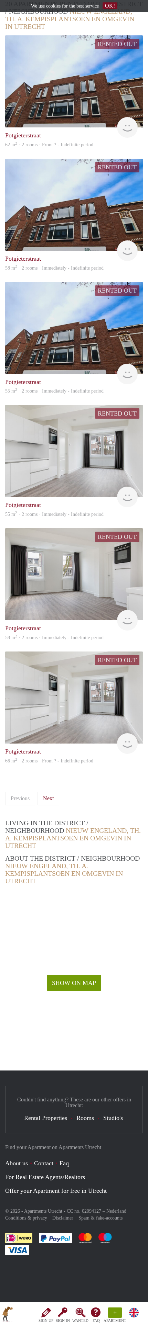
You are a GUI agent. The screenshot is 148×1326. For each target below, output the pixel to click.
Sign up (46, 1320)
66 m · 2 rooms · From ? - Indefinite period (49, 760)
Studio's (113, 1117)
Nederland (116, 1211)
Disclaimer (62, 1218)
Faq (64, 1163)
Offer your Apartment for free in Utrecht (56, 1190)
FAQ (96, 1320)
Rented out (117, 44)
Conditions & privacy (26, 1218)
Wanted (80, 1320)
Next (48, 798)
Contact (43, 1163)
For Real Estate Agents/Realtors (45, 1177)
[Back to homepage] (7, 1315)
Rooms (85, 1117)
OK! (110, 6)
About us (16, 1163)
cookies (53, 6)
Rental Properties (45, 1117)
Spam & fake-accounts (100, 1218)
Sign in (63, 1320)
